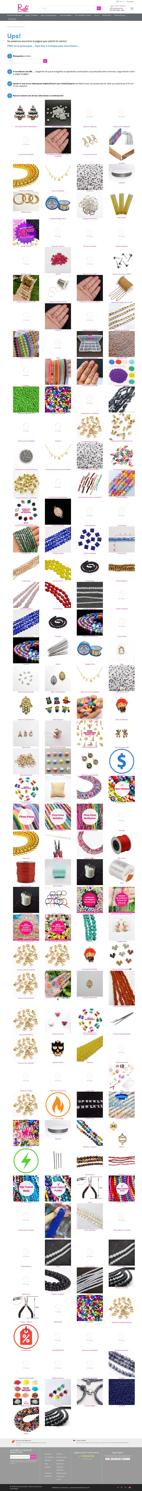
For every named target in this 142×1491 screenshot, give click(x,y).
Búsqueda (48, 1454)
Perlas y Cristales (31, 15)
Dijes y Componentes (48, 15)
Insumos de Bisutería (14, 15)
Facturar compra (61, 1457)
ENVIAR (33, 1457)
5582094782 (117, 8)
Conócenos (12, 19)
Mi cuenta (130, 1)
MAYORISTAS (60, 1460)
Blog (46, 1464)
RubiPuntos (60, 1464)
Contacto (59, 1454)
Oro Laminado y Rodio (83, 15)
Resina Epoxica (119, 15)
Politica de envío (61, 1473)
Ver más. (18, 1445)
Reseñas (47, 1467)
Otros (96, 15)
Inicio (9, 26)
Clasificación (106, 15)
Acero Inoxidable (66, 15)
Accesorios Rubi (21, 1487)
